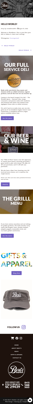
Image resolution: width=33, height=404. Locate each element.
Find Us (5, 184)
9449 (27, 384)
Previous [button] (4, 299)
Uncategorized (14, 38)
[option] (16, 299)
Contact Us (17, 358)
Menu (16, 351)
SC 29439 (12, 384)
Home (16, 345)
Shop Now (16, 273)
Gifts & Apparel (16, 354)
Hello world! (9, 46)
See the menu (7, 118)
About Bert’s (16, 348)
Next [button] (29, 299)
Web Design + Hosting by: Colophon (16, 401)
